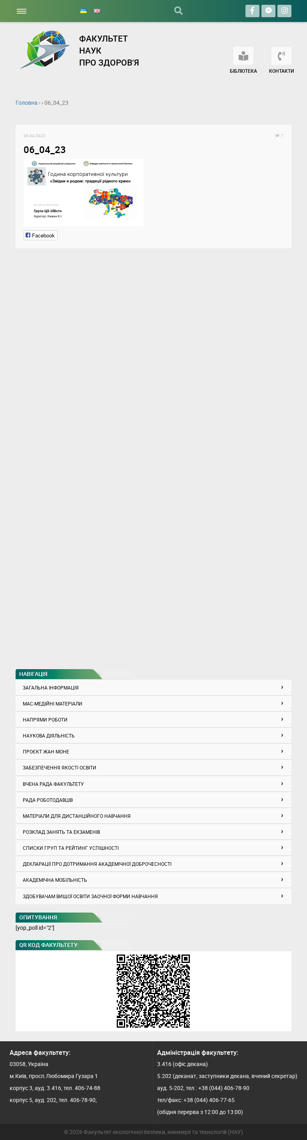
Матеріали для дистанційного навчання (77, 816)
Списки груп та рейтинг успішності (71, 848)
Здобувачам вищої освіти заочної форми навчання (90, 896)
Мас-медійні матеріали (52, 703)
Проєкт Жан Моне (46, 751)
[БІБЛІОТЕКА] (243, 56)
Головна (27, 102)
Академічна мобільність (55, 880)
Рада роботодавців (48, 800)
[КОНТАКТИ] (281, 56)
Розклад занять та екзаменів (61, 832)
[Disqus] (153, 356)
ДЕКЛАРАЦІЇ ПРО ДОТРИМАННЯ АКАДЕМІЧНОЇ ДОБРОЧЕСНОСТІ (97, 864)
